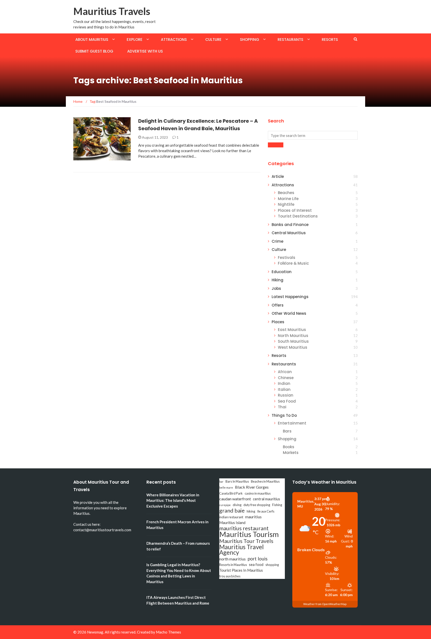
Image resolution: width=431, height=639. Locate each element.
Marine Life (288, 198)
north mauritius (232, 558)
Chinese (286, 377)
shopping (272, 565)
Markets (291, 452)
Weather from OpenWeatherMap (324, 604)
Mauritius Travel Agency (241, 549)
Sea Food (287, 401)
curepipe (225, 505)
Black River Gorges (252, 487)
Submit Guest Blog (94, 51)
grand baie (232, 510)
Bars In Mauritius (237, 481)
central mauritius (266, 499)
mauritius (253, 516)
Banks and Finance (290, 224)
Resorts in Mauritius (233, 565)
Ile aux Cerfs (265, 511)
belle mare (226, 487)
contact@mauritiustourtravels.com (102, 530)
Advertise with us (145, 51)
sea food (256, 564)
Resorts (330, 39)
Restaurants (290, 39)
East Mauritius (292, 329)
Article (278, 176)
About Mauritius (91, 39)
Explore (134, 39)
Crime (277, 241)
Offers (278, 305)
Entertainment (292, 423)
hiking (251, 511)
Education (282, 271)
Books (288, 446)
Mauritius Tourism (249, 534)
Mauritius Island (232, 523)
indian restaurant (231, 517)
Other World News (289, 313)
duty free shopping (256, 505)
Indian (284, 383)
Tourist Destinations (298, 216)
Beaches (286, 192)
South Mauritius (293, 341)
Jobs (276, 288)
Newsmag (95, 632)
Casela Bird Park (231, 493)
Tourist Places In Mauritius (241, 570)
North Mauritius (293, 335)
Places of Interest (295, 210)
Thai (282, 407)
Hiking (277, 280)
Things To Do (284, 415)
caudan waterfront (235, 498)
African (285, 371)
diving (237, 505)
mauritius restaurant (244, 528)
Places (278, 321)
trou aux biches (229, 576)
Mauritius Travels (111, 11)
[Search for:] (313, 135)
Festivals (286, 257)
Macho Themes (168, 632)
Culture (213, 39)
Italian (284, 389)
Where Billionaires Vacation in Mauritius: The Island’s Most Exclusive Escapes (172, 500)
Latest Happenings (290, 296)
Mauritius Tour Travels (246, 541)
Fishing (277, 505)
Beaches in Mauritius (265, 481)
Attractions (174, 39)
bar (221, 481)
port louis (258, 558)
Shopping (249, 39)
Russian (285, 395)
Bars (287, 431)
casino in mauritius (258, 493)
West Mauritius (292, 347)
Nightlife (286, 204)
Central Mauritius (289, 232)
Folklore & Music (293, 263)
